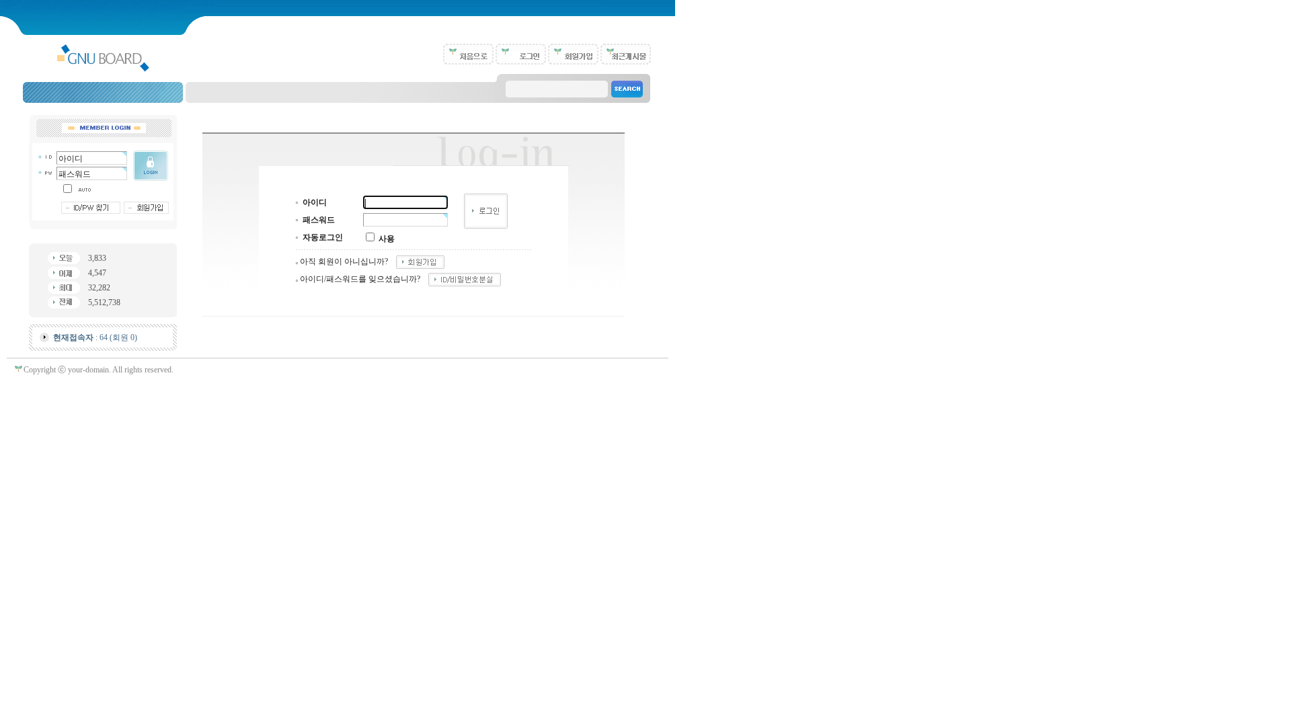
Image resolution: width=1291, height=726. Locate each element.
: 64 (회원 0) (95, 337)
